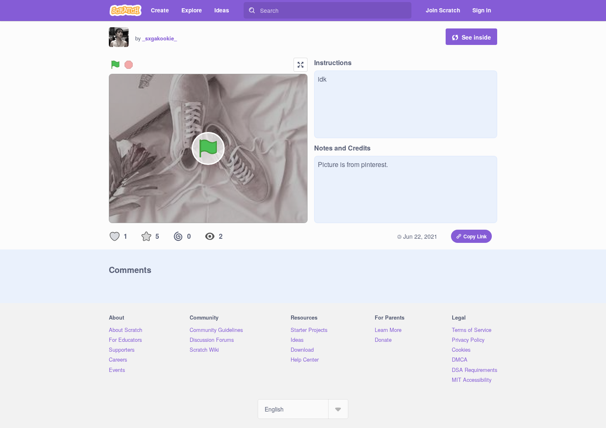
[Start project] (115, 64)
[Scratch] (125, 10)
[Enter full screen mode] (301, 65)
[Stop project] (128, 64)
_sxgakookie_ (159, 38)
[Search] (252, 10)
